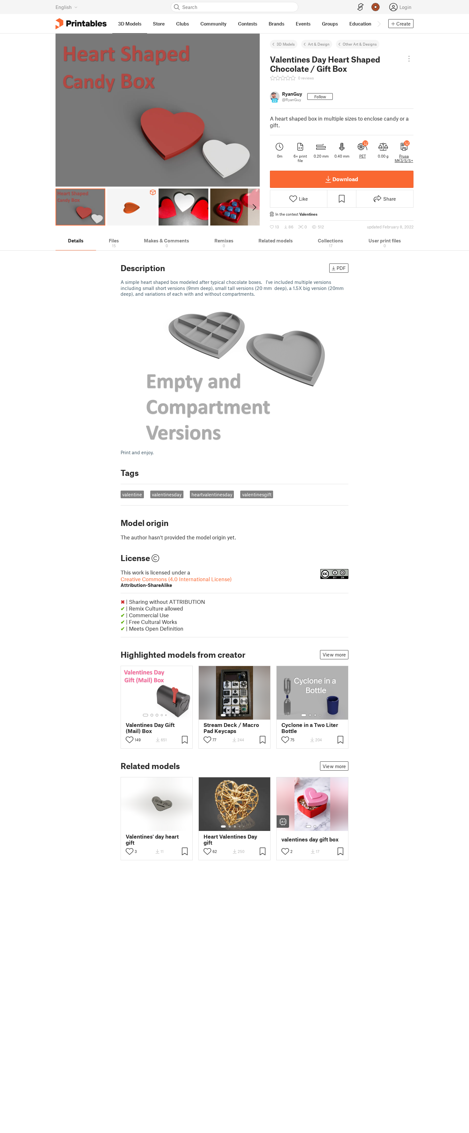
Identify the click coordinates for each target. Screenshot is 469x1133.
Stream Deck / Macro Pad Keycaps (231, 728)
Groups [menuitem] (330, 23)
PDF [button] (341, 268)
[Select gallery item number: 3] (157, 715)
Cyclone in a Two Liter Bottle (309, 728)
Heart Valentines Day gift (230, 839)
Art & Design (319, 44)
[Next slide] (254, 207)
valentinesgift (257, 494)
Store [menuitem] (159, 23)
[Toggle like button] (129, 740)
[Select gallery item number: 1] (145, 715)
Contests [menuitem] (247, 23)
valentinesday (167, 494)
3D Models (286, 44)
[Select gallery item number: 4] (162, 715)
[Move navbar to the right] (379, 23)
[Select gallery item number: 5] (166, 715)
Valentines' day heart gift (152, 839)
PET (362, 156)
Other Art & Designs (360, 44)
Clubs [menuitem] (182, 23)
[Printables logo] (81, 23)
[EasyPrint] (360, 7)
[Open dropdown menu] (409, 59)
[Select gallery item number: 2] (152, 715)
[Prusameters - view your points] (375, 7)
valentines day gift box (310, 839)
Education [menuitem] (360, 23)
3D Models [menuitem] (129, 23)
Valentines (308, 214)
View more (334, 654)
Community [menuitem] (213, 23)
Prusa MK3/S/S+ (404, 158)
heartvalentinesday (211, 494)
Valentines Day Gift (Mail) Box (150, 728)
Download (345, 179)
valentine (132, 494)
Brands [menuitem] (276, 23)
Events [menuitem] (303, 23)
